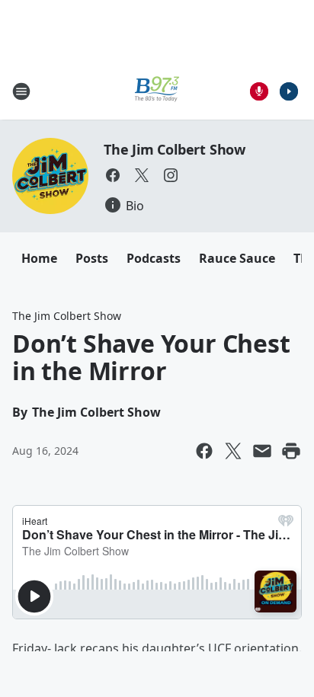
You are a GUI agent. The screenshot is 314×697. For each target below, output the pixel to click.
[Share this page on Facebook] (204, 451)
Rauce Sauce (237, 258)
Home (39, 258)
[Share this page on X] (233, 451)
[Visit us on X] (142, 175)
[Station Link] (157, 91)
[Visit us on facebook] (113, 175)
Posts (91, 258)
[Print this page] (291, 451)
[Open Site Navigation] (21, 91)
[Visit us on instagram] (171, 175)
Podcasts (154, 258)
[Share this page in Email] (262, 451)
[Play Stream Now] (289, 91)
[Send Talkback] (259, 91)
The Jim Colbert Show (174, 149)
